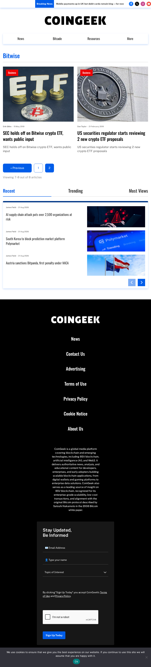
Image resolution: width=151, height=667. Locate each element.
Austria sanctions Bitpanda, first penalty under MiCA (37, 263)
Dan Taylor (82, 126)
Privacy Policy (75, 399)
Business (12, 72)
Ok (76, 661)
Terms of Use (75, 384)
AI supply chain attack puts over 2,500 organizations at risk (39, 217)
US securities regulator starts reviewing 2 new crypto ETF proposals (111, 136)
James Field (11, 207)
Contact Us (75, 354)
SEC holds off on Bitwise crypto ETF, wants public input (33, 136)
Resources (93, 38)
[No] (146, 657)
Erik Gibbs (7, 126)
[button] (132, 282)
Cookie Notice (75, 414)
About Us (75, 429)
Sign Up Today (54, 635)
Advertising (75, 369)
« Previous (17, 168)
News (20, 38)
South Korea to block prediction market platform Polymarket (35, 241)
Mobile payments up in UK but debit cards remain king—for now (90, 4)
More (130, 38)
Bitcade (57, 38)
